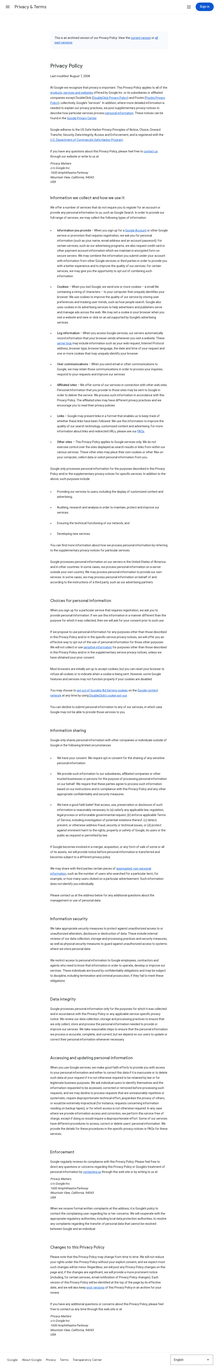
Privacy (51, 1360)
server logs (64, 343)
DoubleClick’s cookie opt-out (108, 695)
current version (141, 38)
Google (12, 1360)
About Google (32, 1360)
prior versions (95, 1287)
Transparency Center (87, 1360)
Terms (64, 1360)
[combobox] (192, 1360)
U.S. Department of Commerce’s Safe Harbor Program (86, 140)
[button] (8, 7)
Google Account (135, 230)
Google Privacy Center (81, 118)
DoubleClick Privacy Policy (110, 97)
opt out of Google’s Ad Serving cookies (102, 690)
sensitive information (97, 647)
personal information (119, 113)
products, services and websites (71, 92)
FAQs (140, 431)
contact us (151, 151)
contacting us (92, 1172)
